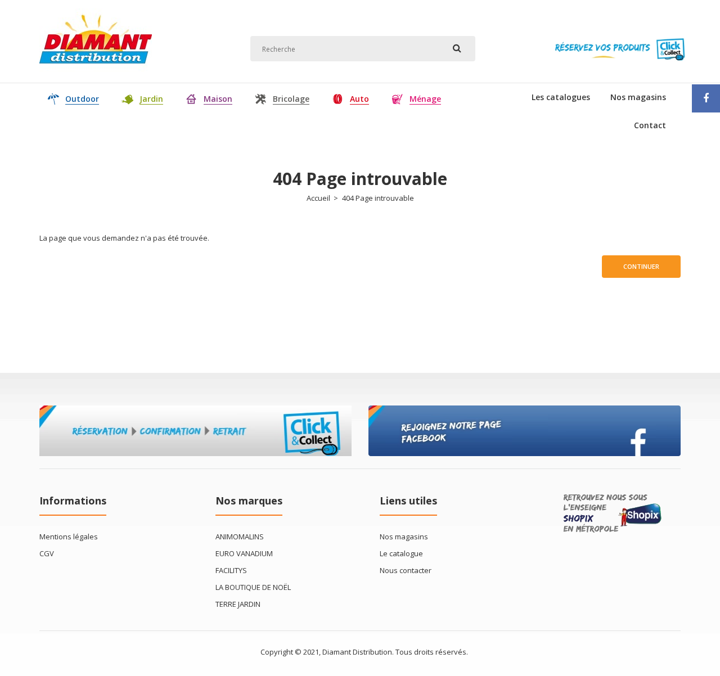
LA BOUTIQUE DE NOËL (253, 587)
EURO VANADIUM (244, 553)
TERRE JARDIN (237, 604)
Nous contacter (405, 570)
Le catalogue (401, 553)
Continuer (641, 266)
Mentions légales (68, 536)
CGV (46, 553)
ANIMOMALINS (239, 536)
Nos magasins (404, 536)
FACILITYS (231, 570)
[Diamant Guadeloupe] (95, 70)
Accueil (318, 198)
